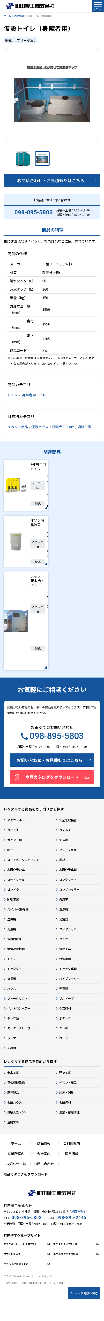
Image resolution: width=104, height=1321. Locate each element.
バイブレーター (69, 978)
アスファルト (16, 820)
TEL (23, 1217)
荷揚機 (11, 978)
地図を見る (78, 1211)
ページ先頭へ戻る (86, 1293)
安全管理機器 (68, 820)
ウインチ (13, 830)
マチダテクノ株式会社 (65, 1244)
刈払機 (63, 840)
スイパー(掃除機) (18, 909)
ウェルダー (66, 830)
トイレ (12, 394)
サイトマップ (44, 1276)
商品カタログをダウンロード (52, 777)
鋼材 (62, 860)
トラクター (14, 969)
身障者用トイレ (34, 394)
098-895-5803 (34, 212)
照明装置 (13, 899)
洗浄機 (63, 909)
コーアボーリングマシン (23, 860)
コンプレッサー (69, 889)
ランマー (13, 1038)
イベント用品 (17, 426)
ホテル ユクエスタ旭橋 (65, 1254)
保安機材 (65, 1008)
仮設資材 (65, 1102)
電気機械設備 (16, 1082)
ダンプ (63, 939)
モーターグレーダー (20, 1028)
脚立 (10, 850)
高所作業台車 (16, 869)
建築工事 (65, 1072)
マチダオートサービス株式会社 (20, 1244)
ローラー (65, 1038)
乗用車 (63, 899)
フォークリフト (17, 998)
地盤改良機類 (16, 949)
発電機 (63, 988)
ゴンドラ (13, 889)
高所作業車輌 (68, 869)
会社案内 (44, 1153)
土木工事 (13, 1072)
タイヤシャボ (68, 929)
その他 (11, 1048)
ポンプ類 (13, 1018)
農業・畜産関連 (69, 1112)
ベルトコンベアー (18, 1008)
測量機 (11, 929)
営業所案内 (15, 1153)
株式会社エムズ (12, 1254)
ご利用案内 (71, 1143)
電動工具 (65, 949)
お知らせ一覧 (16, 1163)
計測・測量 (66, 1092)
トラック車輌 (68, 969)
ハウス (11, 988)
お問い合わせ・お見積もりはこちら (50, 180)
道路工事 (84, 426)
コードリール (16, 879)
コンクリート (68, 879)
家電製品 (13, 1092)
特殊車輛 (65, 959)
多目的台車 (14, 939)
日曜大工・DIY (63, 426)
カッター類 (14, 840)
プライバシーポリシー (16, 1276)
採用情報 (71, 1153)
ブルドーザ (66, 998)
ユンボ (63, 1028)
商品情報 (19, 16)
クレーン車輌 (67, 850)
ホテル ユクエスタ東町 (16, 1264)
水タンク (65, 1018)
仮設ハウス (39, 426)
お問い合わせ (44, 1163)
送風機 (11, 919)
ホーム (7, 16)
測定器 (63, 919)
